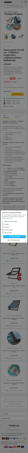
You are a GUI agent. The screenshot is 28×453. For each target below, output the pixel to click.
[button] (14, 240)
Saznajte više (9, 218)
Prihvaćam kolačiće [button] (14, 236)
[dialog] (14, 226)
